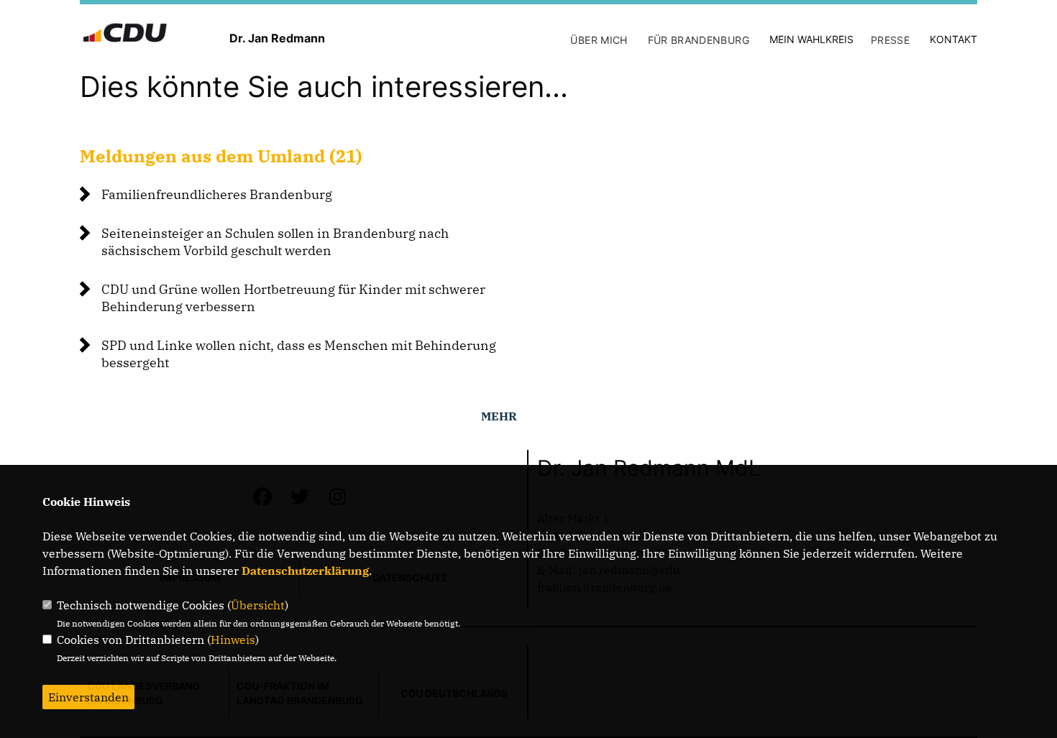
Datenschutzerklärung (305, 570)
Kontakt (953, 39)
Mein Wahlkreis (811, 39)
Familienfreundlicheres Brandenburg (216, 194)
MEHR (499, 416)
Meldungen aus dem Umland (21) (221, 155)
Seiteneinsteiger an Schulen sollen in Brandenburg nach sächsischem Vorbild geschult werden (275, 242)
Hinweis (233, 639)
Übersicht (258, 605)
